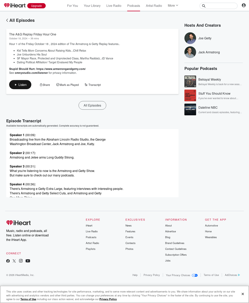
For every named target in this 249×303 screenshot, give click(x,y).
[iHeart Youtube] (27, 261)
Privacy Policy (152, 275)
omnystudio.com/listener (31, 73)
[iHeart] (14, 6)
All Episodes (22, 20)
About (168, 225)
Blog (167, 237)
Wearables (211, 237)
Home (208, 231)
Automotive (211, 225)
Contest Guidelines (176, 249)
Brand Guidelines (174, 243)
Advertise (170, 231)
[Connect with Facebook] (8, 261)
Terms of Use (211, 275)
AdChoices (231, 275)
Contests (130, 243)
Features (130, 231)
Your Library (92, 5)
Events (129, 237)
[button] (20, 84)
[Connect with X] (14, 261)
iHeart (89, 225)
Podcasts (133, 5)
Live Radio (113, 5)
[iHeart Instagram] (21, 261)
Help (135, 275)
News (128, 225)
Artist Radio (154, 5)
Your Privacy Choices (178, 275)
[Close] (242, 294)
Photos (129, 249)
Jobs (168, 260)
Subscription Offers (176, 254)
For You (72, 5)
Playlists (91, 249)
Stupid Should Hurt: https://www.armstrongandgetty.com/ (47, 69)
